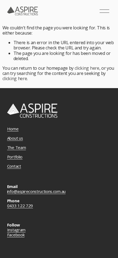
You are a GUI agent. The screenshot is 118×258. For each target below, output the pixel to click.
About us (15, 138)
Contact (14, 166)
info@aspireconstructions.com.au (36, 191)
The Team (16, 147)
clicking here (87, 68)
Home (13, 129)
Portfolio (15, 157)
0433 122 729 (20, 205)
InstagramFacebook (16, 232)
